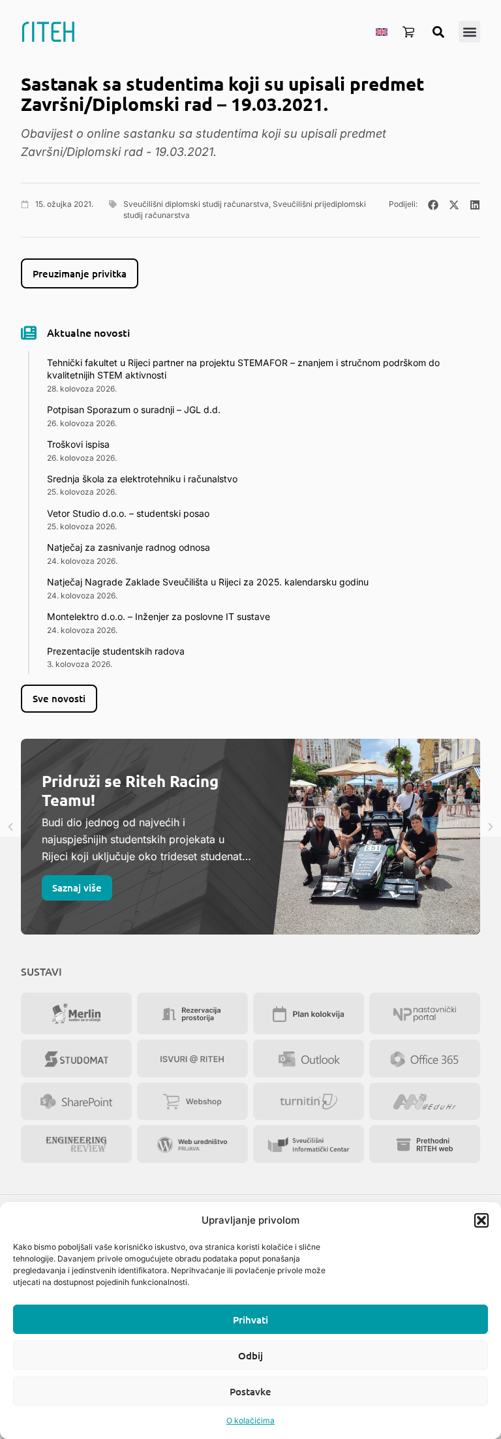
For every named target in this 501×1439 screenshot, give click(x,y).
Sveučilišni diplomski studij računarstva (196, 204)
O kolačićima (250, 1420)
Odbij (250, 1355)
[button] (481, 1220)
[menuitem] (381, 31)
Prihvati (250, 1319)
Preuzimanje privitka (80, 273)
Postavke (250, 1391)
